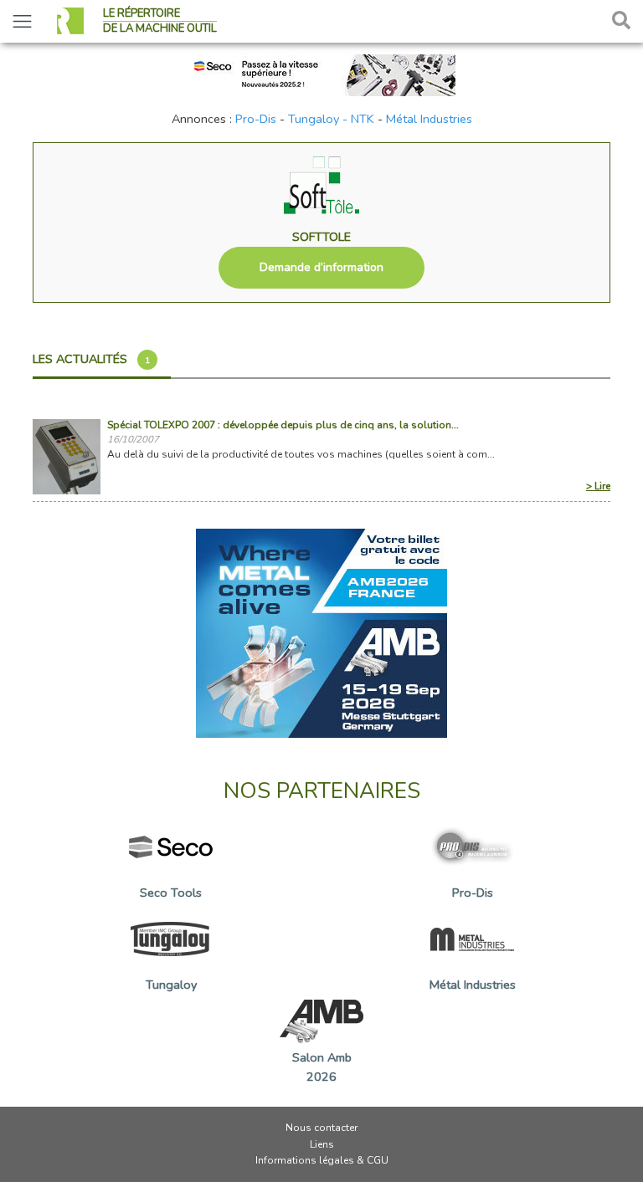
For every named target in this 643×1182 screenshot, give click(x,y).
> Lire (598, 486)
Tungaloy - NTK (331, 118)
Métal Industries (429, 118)
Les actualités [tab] (91, 359)
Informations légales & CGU (321, 1160)
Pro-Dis (255, 118)
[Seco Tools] (321, 73)
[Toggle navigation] (22, 21)
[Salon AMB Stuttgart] (321, 632)
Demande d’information (321, 267)
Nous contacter (321, 1127)
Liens (322, 1144)
